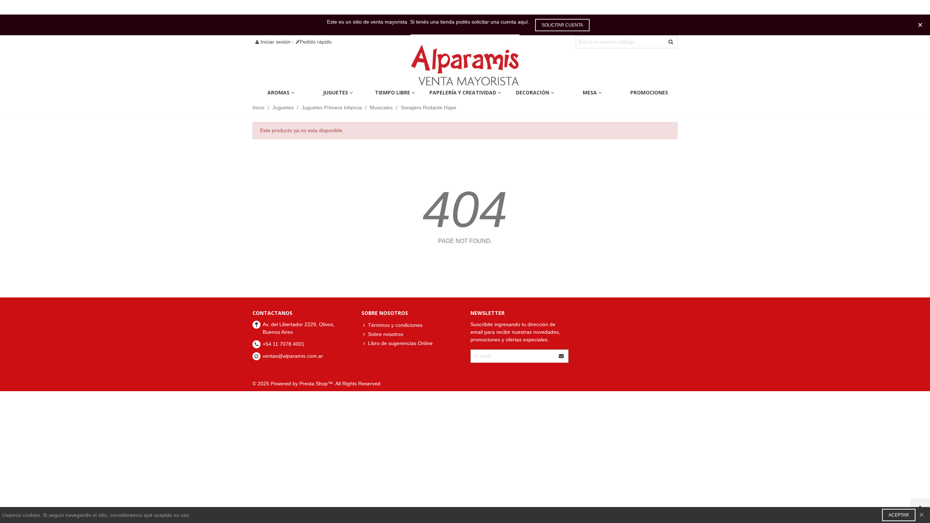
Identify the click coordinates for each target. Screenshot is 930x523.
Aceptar (899, 515)
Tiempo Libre (392, 92)
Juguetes (335, 92)
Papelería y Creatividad (462, 92)
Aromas (278, 92)
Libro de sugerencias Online (400, 343)
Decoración (532, 92)
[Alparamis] (465, 67)
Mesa (590, 92)
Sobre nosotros (385, 334)
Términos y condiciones (395, 325)
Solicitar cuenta (562, 25)
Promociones (649, 92)
